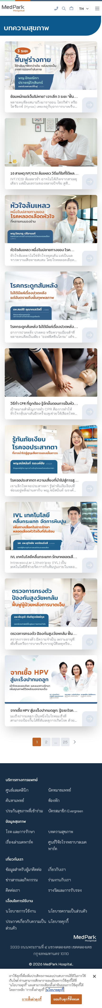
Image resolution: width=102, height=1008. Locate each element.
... (55, 741)
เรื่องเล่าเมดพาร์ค (19, 842)
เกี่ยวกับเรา (57, 869)
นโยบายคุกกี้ (58, 921)
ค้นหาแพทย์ (15, 800)
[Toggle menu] (97, 8)
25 (65, 741)
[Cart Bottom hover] (71, 8)
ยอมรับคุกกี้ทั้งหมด (66, 999)
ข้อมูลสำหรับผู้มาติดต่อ (24, 869)
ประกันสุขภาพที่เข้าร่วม (24, 810)
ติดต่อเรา (13, 890)
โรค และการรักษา (20, 831)
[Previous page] (27, 742)
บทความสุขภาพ (60, 831)
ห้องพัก (54, 800)
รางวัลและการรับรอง (65, 890)
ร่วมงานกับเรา (59, 879)
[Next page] (74, 742)
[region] (51, 988)
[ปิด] (94, 976)
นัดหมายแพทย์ (59, 790)
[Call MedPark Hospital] (56, 8)
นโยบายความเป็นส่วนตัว (67, 911)
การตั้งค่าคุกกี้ (31, 999)
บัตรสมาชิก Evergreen (65, 810)
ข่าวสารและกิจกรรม (22, 879)
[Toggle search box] (64, 8)
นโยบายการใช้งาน (21, 911)
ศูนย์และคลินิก (17, 790)
